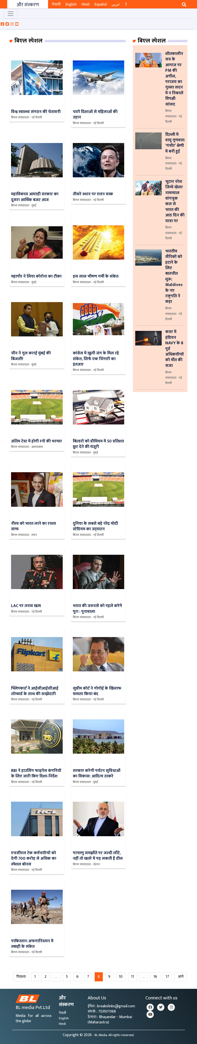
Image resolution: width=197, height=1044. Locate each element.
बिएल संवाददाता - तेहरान (86, 864)
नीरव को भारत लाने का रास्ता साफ (33, 526)
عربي (115, 4)
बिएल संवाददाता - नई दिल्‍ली (26, 117)
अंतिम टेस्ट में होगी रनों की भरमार (36, 441)
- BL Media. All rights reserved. (113, 1035)
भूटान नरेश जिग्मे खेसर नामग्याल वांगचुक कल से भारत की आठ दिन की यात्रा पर (175, 201)
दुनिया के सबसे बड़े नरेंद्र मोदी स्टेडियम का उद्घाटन (95, 526)
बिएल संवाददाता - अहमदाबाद (27, 446)
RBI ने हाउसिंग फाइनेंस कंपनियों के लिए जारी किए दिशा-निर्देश (36, 773)
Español (100, 4)
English (71, 4)
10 (121, 976)
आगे (181, 976)
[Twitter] (160, 1007)
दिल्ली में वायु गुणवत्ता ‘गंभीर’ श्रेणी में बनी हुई (175, 143)
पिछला (21, 976)
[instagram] (171, 1007)
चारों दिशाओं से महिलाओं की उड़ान (95, 114)
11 (132, 976)
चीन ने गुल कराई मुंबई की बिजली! (31, 356)
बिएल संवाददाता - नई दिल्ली (173, 116)
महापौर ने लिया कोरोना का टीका (36, 276)
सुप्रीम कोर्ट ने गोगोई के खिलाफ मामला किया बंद (97, 691)
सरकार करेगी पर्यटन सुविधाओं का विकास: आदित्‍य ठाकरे (96, 773)
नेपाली (56, 4)
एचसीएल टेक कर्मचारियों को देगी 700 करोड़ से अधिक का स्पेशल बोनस (33, 858)
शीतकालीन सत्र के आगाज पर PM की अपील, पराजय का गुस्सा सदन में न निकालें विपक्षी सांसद (174, 79)
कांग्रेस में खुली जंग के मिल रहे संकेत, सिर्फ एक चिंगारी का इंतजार (96, 359)
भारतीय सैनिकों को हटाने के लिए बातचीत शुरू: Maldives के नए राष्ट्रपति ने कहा (174, 276)
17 (167, 976)
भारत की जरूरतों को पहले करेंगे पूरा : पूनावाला (97, 608)
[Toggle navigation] (10, 13)
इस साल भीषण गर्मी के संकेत (95, 276)
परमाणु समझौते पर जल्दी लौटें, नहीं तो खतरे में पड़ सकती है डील (98, 855)
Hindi (85, 4)
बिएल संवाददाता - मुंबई (23, 205)
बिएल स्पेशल (28, 41)
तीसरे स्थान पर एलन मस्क (93, 194)
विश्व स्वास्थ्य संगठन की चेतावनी (36, 111)
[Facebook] (150, 1007)
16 (155, 976)
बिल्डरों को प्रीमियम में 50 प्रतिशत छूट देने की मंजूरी (98, 444)
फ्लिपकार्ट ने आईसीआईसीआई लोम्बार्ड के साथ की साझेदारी (34, 691)
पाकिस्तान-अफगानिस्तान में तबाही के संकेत (32, 943)
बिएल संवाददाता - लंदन (24, 534)
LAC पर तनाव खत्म (26, 605)
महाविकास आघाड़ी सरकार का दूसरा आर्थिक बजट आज (34, 197)
